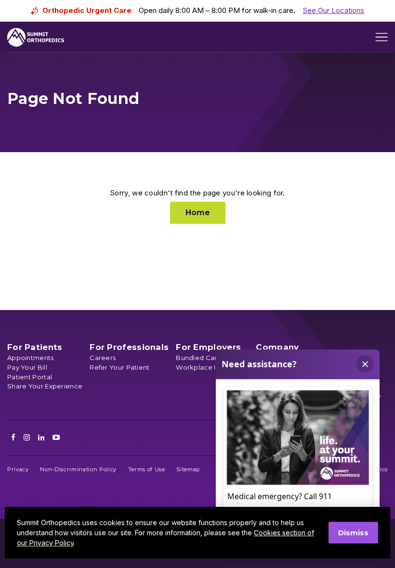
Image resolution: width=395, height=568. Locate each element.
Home (197, 212)
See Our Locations (333, 10)
